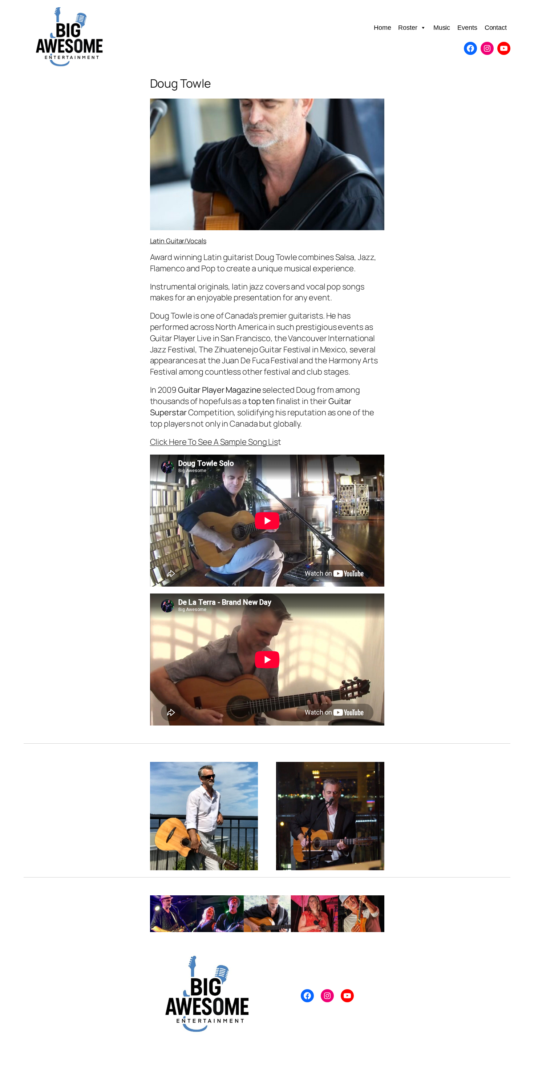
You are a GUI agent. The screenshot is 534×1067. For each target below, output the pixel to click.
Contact (496, 27)
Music (441, 27)
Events (467, 27)
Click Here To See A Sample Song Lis (214, 441)
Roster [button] (407, 27)
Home (382, 27)
